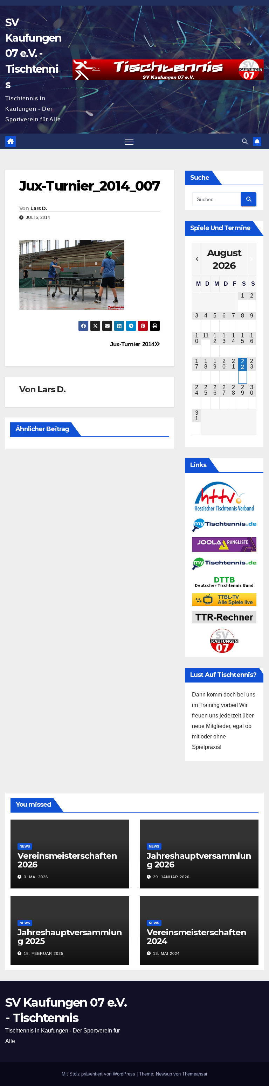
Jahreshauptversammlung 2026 (199, 860)
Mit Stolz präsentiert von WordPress (99, 1074)
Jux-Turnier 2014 (132, 344)
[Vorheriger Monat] (196, 259)
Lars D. (38, 208)
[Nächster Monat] (251, 259)
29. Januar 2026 (171, 877)
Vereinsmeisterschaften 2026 (67, 860)
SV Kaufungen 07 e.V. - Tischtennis (33, 53)
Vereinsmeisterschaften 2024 (196, 936)
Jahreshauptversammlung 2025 (70, 936)
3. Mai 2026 (36, 877)
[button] (245, 141)
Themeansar (194, 1074)
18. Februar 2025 (43, 953)
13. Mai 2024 (166, 953)
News (25, 846)
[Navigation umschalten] (129, 141)
